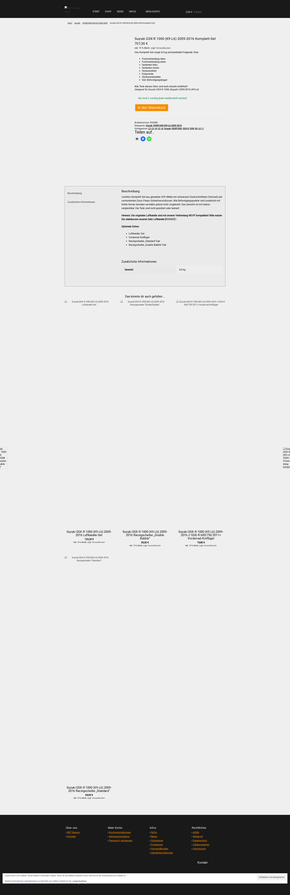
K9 (196, 128)
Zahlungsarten (201, 844)
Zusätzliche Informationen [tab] (81, 202)
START (96, 11)
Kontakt (71, 836)
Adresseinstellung (119, 836)
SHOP (108, 11)
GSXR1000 (177, 128)
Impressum (199, 848)
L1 (203, 128)
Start (70, 23)
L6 (162, 128)
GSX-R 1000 (188, 128)
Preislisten (157, 844)
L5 (159, 128)
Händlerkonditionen (162, 852)
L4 (156, 128)
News (154, 836)
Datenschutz (200, 840)
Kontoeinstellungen (120, 832)
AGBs (196, 832)
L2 (149, 128)
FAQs (154, 832)
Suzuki (77, 23)
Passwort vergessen (120, 840)
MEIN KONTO (153, 11)
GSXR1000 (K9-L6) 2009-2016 (95, 23)
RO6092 (170, 219)
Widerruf (198, 836)
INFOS (132, 11)
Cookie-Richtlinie (79, 881)
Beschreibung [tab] (74, 193)
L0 (199, 128)
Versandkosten (163, 48)
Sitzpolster (157, 840)
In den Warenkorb (152, 108)
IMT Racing (73, 832)
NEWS (120, 11)
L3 (152, 128)
